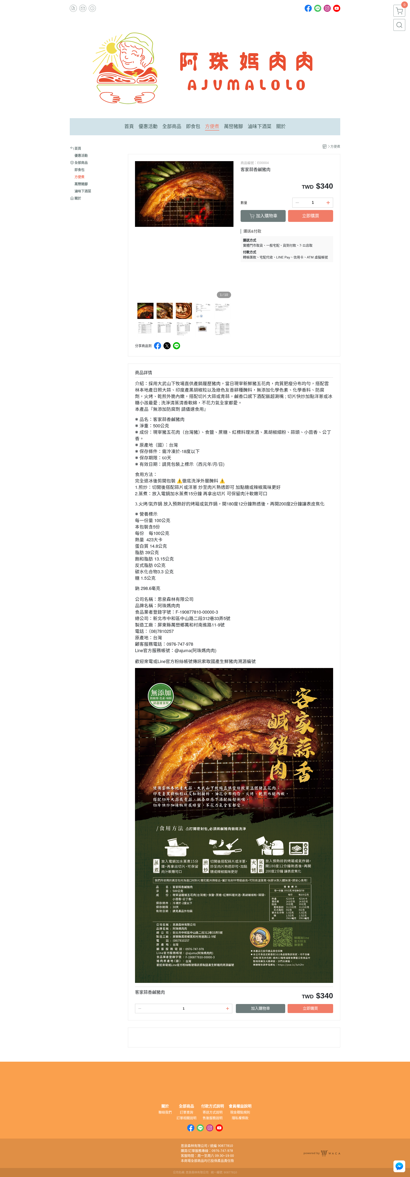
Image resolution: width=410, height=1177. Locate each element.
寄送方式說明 (213, 1112)
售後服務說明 (213, 1118)
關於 (165, 1106)
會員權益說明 (240, 1106)
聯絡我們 (165, 1112)
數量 (244, 203)
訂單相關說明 (186, 1118)
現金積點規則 (240, 1112)
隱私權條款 (240, 1118)
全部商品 (186, 1106)
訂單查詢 (186, 1112)
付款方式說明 (212, 1106)
